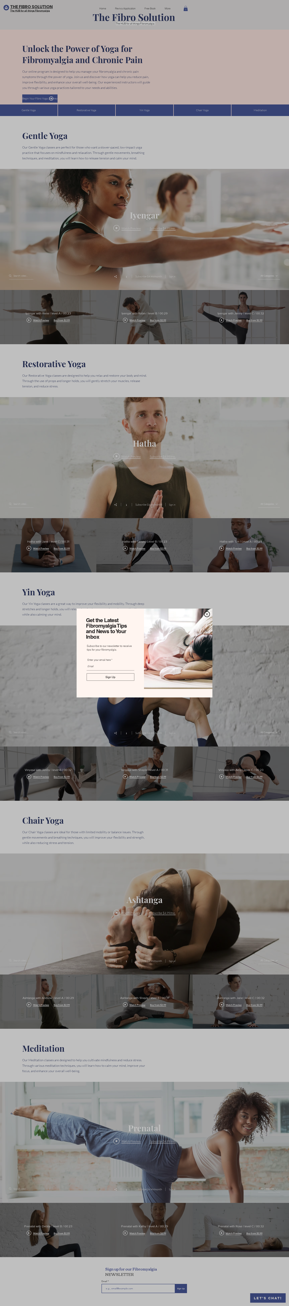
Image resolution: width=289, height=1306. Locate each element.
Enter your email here (99, 660)
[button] (207, 614)
